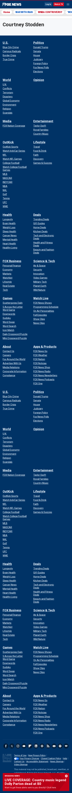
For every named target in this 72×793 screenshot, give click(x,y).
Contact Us (19, 761)
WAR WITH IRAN (24, 12)
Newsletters (54, 746)
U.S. (5, 42)
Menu (68, 4)
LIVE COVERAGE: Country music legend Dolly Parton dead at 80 (35, 782)
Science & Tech (44, 261)
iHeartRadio (66, 746)
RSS (48, 746)
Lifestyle (39, 142)
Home (6, 12)
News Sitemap (56, 761)
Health (7, 215)
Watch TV (58, 4)
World (7, 80)
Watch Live (40, 298)
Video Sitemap (20, 764)
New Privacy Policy (37, 755)
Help (65, 758)
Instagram (17, 746)
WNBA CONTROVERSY (50, 12)
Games (7, 298)
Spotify (60, 746)
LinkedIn (36, 746)
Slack (42, 746)
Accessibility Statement (37, 761)
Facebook (5, 746)
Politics (38, 42)
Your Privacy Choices (29, 758)
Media (7, 121)
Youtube (23, 746)
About (7, 346)
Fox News (11, 4)
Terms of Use (20, 755)
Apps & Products (44, 346)
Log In (48, 4)
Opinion (38, 80)
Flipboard (29, 746)
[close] (66, 776)
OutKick (8, 142)
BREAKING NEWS (12, 776)
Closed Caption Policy (51, 758)
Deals (37, 215)
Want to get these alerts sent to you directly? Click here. (30, 787)
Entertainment (43, 121)
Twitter (11, 746)
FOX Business (12, 261)
